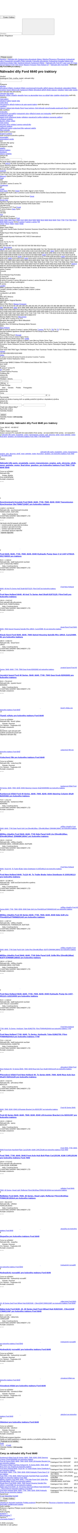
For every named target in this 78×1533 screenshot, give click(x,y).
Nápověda (8, 1496)
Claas (75, 63)
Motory (39, 59)
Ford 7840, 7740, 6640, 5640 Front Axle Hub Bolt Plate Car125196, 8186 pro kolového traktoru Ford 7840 (24, 1477)
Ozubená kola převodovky (27, 59)
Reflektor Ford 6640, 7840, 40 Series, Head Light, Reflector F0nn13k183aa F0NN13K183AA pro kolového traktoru (34, 1197)
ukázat (3, 415)
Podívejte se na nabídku (9, 1441)
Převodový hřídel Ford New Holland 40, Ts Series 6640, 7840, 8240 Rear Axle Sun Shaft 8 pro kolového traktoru (24, 1466)
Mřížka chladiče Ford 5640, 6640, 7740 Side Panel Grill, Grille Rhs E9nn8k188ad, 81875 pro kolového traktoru (24, 1480)
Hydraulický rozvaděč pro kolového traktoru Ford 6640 (25, 1273)
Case (64, 63)
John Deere (19, 65)
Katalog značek (69, 1502)
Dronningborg (5, 65)
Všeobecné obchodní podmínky (11, 1502)
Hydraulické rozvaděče (12, 61)
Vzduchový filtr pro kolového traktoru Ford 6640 (22, 757)
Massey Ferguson (30, 65)
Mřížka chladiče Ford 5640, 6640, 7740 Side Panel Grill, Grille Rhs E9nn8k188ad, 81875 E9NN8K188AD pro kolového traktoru (37, 956)
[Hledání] (38, 27)
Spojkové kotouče (24, 63)
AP (61, 63)
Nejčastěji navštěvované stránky (11, 1504)
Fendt (12, 65)
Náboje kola (68, 61)
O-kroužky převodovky (40, 61)
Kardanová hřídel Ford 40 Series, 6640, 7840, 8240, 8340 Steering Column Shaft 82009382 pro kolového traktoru (24, 1458)
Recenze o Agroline (56, 1502)
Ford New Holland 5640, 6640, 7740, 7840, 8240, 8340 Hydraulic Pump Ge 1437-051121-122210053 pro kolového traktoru (36, 995)
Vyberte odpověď (7, 533)
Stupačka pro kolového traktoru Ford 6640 (19, 1236)
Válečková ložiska (6, 63)
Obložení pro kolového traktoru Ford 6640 (19, 1422)
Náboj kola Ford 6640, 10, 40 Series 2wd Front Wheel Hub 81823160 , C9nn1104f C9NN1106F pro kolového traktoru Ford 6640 (37, 1310)
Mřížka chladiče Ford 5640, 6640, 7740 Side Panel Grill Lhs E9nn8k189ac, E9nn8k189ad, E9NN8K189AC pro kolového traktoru (34, 835)
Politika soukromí (29, 1502)
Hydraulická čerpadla (56, 61)
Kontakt (15, 1496)
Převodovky (61, 59)
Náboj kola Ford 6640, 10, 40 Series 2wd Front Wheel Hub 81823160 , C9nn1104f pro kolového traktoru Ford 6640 (25, 1488)
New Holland (42, 65)
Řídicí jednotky (26, 61)
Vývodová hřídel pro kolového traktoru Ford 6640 (23, 1386)
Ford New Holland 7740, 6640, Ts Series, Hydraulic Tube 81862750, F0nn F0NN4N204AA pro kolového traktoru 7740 (33, 1035)
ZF (48, 65)
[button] (39, 46)
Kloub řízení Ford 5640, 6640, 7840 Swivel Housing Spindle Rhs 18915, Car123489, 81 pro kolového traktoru (23, 1484)
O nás (2, 1496)
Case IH (70, 63)
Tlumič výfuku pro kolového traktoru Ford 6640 (22, 716)
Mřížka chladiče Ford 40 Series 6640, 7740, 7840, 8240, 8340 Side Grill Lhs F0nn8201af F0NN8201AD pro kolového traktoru (34, 916)
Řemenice (53, 59)
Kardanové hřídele (37, 63)
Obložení (45, 59)
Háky (15, 63)
